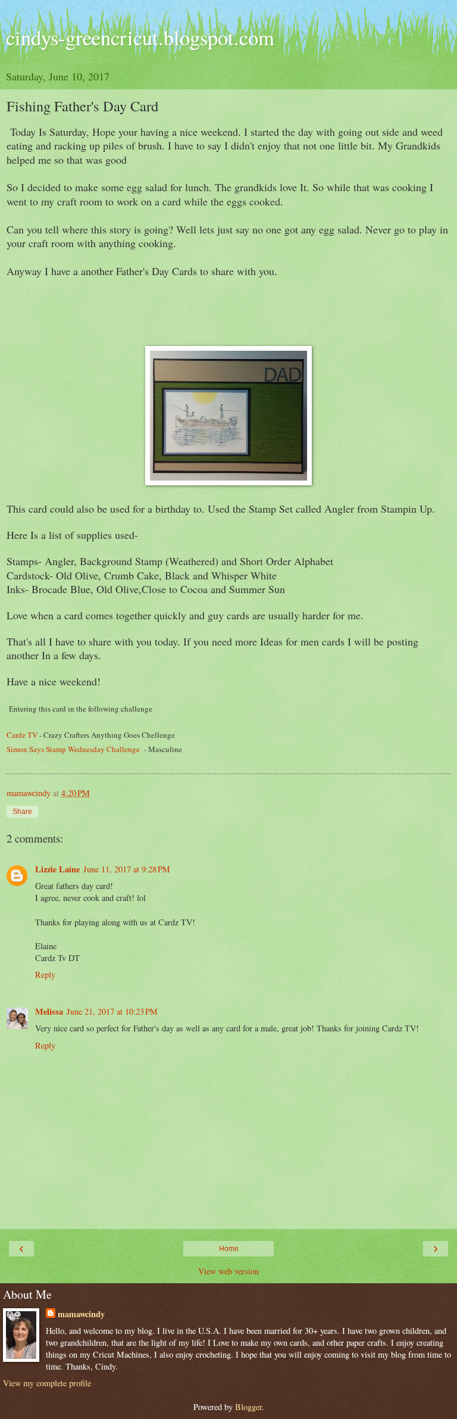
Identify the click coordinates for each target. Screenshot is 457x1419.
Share (22, 811)
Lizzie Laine (57, 869)
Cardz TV (22, 734)
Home (229, 1249)
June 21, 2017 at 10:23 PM (112, 1011)
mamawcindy (81, 1314)
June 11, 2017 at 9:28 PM (126, 869)
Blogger (248, 1406)
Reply (45, 974)
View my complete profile (47, 1383)
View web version (228, 1271)
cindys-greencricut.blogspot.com (140, 37)
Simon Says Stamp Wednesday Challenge (73, 749)
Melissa (49, 1011)
